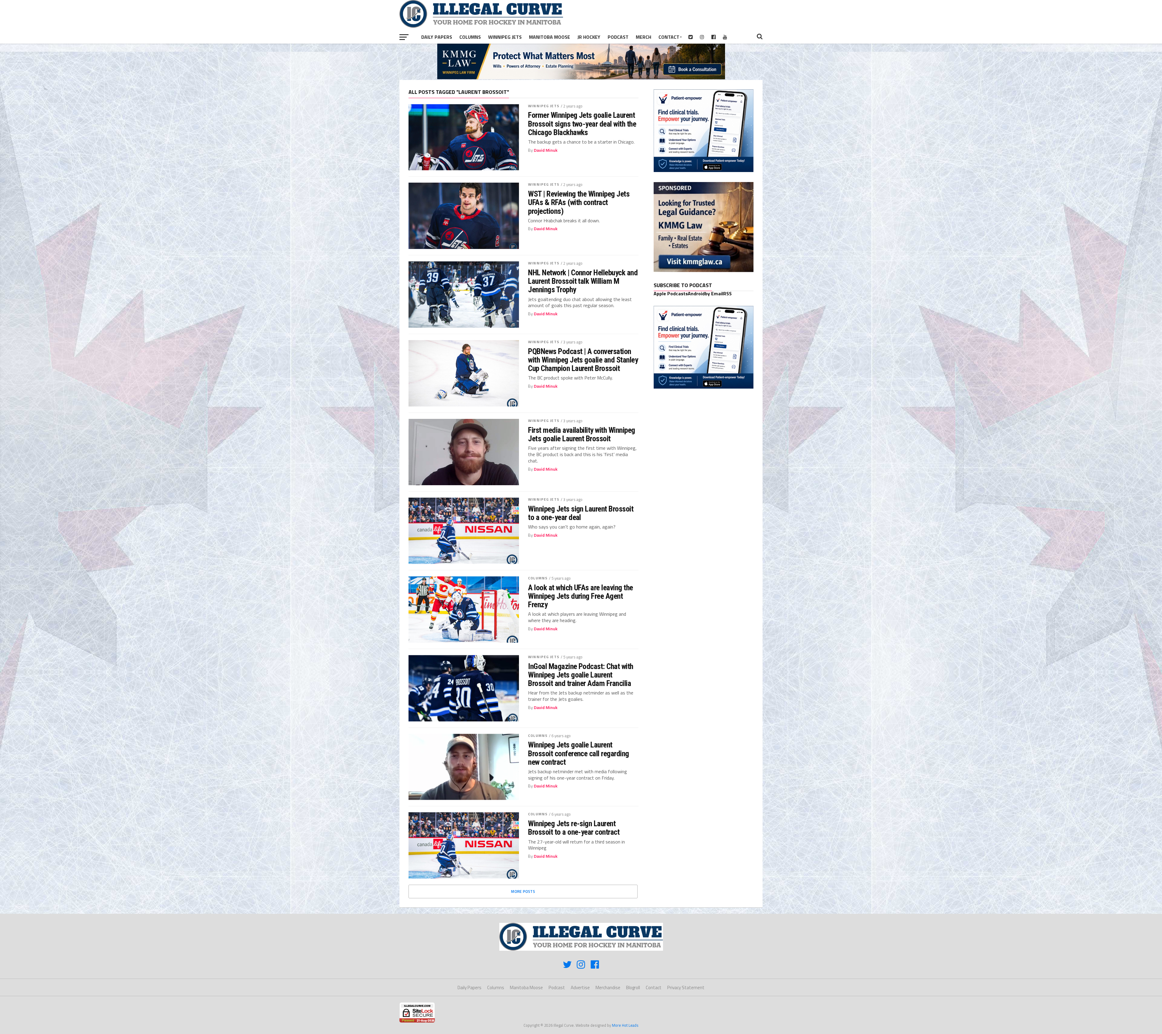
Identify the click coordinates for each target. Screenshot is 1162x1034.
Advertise (580, 987)
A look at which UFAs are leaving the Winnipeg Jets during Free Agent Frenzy (580, 596)
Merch (643, 37)
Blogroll (633, 987)
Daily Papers (436, 37)
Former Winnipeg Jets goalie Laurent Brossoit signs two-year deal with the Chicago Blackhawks (582, 123)
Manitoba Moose (549, 37)
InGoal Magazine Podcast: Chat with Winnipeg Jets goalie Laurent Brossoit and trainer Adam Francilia (580, 675)
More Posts (523, 891)
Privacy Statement (685, 987)
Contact (668, 37)
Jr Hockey (588, 37)
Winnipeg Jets (505, 37)
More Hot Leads (625, 1025)
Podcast (618, 37)
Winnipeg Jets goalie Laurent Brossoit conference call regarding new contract (578, 753)
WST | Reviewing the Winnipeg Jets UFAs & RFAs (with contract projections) (578, 202)
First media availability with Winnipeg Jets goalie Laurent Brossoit (581, 434)
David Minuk (545, 150)
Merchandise (608, 987)
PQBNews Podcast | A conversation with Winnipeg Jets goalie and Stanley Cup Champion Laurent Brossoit (583, 360)
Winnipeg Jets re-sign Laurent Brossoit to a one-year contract (573, 827)
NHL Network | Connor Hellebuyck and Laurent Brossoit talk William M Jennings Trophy (583, 281)
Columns (470, 37)
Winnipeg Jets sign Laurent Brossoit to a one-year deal (580, 513)
